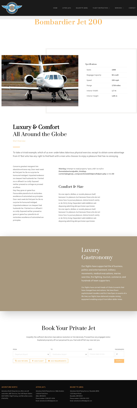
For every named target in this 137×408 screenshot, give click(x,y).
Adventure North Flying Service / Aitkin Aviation (50, 391)
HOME (55, 8)
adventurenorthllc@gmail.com (49, 401)
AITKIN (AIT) (66, 8)
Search (119, 361)
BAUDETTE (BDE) (82, 8)
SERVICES (118, 8)
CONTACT (132, 8)
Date (90, 349)
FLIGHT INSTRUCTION (100, 8)
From (15, 349)
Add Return (22, 361)
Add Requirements (58, 361)
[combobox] (31, 354)
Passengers (119, 349)
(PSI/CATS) (5, 398)
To (52, 349)
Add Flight (39, 361)
